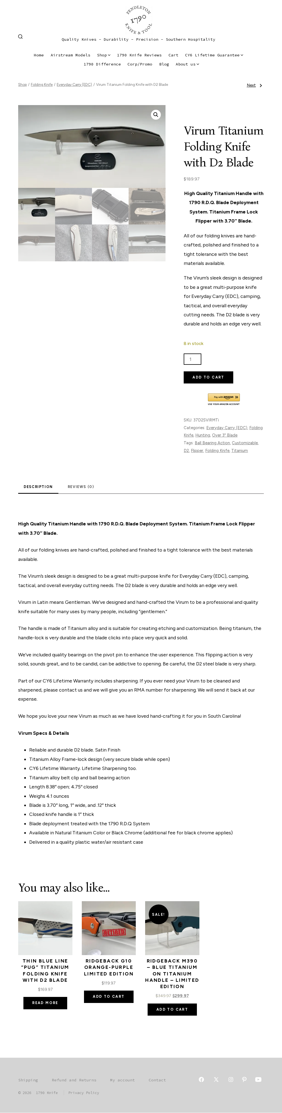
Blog (164, 64)
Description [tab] (38, 487)
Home (39, 55)
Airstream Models (70, 55)
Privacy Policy (83, 1092)
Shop (102, 55)
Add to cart (208, 377)
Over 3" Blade (224, 435)
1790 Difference (102, 64)
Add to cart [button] (108, 996)
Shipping (28, 1080)
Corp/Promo (140, 64)
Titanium (239, 450)
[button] (156, 115)
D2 (186, 450)
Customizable (245, 442)
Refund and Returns (74, 1080)
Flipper (197, 450)
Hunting (202, 435)
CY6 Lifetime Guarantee (212, 55)
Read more (45, 1003)
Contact (157, 1080)
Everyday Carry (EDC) (74, 84)
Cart (173, 55)
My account (122, 1080)
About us (186, 64)
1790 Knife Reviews (139, 55)
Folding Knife (42, 84)
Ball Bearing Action (212, 442)
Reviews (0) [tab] (81, 487)
